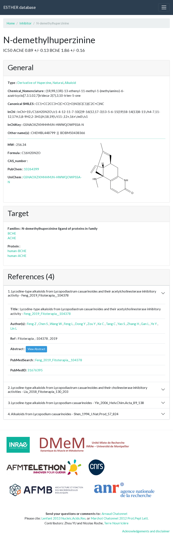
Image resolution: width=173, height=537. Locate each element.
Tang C (111, 324)
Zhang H (133, 324)
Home (11, 23)
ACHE (12, 238)
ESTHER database (19, 7)
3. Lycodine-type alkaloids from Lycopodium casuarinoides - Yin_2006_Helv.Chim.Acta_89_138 (76, 403)
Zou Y (91, 324)
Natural (58, 83)
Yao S (121, 324)
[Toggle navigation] (164, 7)
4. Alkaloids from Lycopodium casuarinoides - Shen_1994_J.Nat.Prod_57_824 (63, 414)
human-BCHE (17, 251)
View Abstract (36, 349)
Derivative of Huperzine (34, 83)
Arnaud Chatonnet (114, 514)
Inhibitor (25, 23)
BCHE (12, 233)
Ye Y (154, 324)
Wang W (56, 324)
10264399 (31, 169)
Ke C (100, 324)
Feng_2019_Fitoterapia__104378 (47, 313)
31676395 (35, 370)
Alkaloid (70, 83)
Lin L (13, 328)
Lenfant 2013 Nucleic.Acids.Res (63, 518)
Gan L (145, 324)
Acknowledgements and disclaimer (146, 531)
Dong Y (80, 324)
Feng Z (31, 324)
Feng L (68, 324)
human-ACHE (17, 256)
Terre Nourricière (116, 523)
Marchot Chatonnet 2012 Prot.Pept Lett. (120, 518)
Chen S (43, 324)
